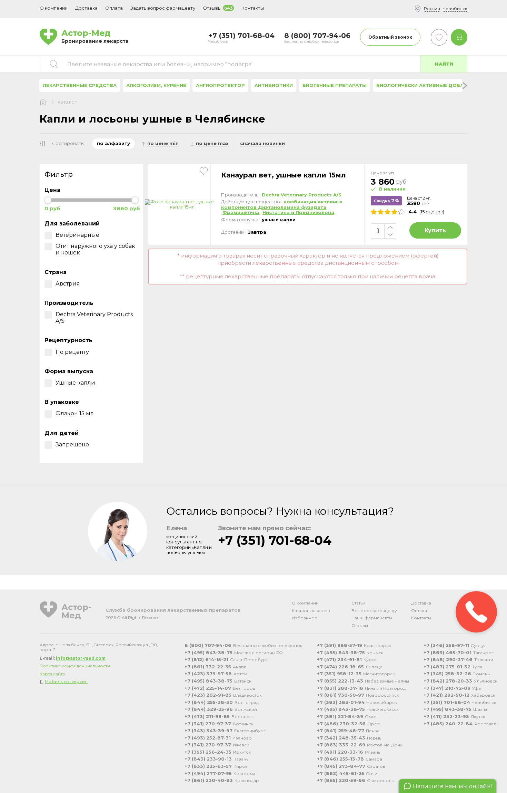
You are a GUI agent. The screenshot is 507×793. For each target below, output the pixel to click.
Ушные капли (75, 382)
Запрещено (72, 444)
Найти (444, 64)
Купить (435, 230)
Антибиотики (274, 85)
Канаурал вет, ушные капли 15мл (283, 175)
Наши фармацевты (371, 617)
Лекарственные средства (80, 85)
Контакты (421, 617)
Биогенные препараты (334, 85)
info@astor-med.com (81, 658)
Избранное (304, 617)
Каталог (67, 102)
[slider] (47, 200)
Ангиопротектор (220, 85)
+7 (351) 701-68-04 (274, 540)
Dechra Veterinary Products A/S (94, 317)
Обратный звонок (390, 37)
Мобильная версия (66, 681)
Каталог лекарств (311, 610)
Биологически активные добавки (425, 85)
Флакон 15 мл (75, 413)
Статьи (358, 603)
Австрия (68, 283)
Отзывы (359, 625)
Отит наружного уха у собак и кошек (95, 249)
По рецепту (72, 352)
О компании (305, 603)
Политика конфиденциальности (75, 665)
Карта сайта (52, 673)
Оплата (114, 8)
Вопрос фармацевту (374, 610)
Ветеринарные (77, 235)
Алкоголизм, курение (156, 85)
